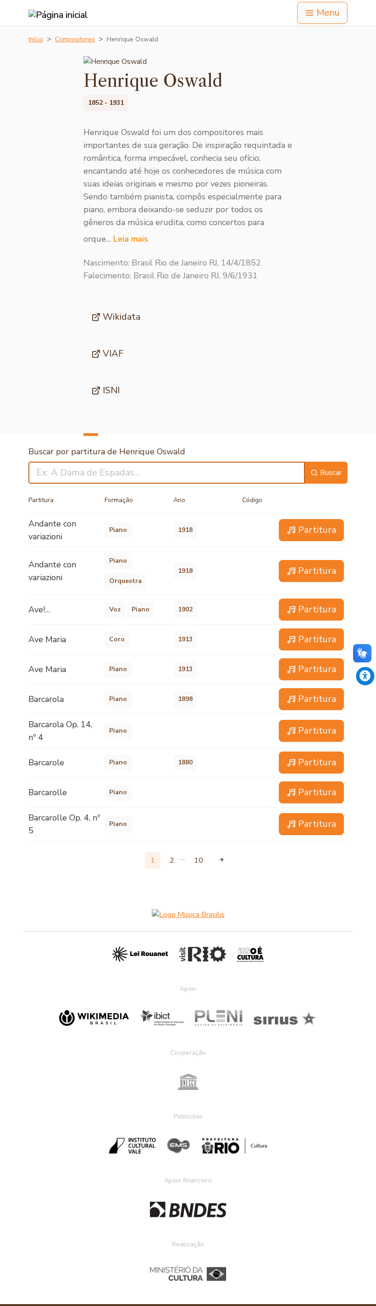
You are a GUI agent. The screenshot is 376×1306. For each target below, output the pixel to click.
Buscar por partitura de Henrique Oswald (106, 451)
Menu (328, 12)
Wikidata (121, 317)
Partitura (317, 530)
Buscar (331, 473)
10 (198, 860)
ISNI (111, 390)
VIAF (113, 353)
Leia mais (130, 238)
